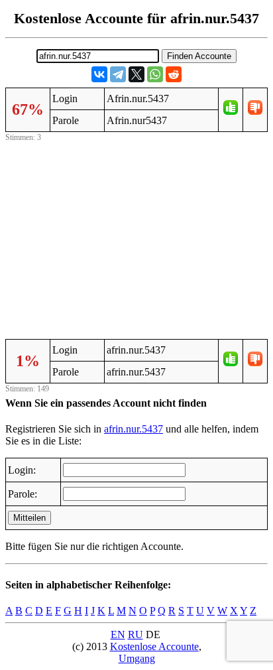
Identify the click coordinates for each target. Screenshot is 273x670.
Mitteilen (29, 518)
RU (135, 634)
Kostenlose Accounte (154, 646)
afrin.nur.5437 (133, 429)
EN (118, 634)
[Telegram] (118, 74)
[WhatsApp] (155, 74)
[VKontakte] (99, 74)
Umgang (137, 658)
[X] (136, 74)
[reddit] (174, 74)
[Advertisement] (136, 238)
